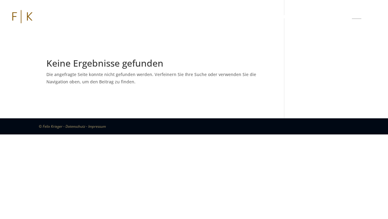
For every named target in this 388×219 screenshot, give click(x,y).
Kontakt (326, 17)
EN (373, 17)
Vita (152, 17)
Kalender (251, 17)
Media (289, 17)
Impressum (97, 126)
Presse (211, 17)
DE (356, 17)
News (179, 17)
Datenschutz (75, 126)
